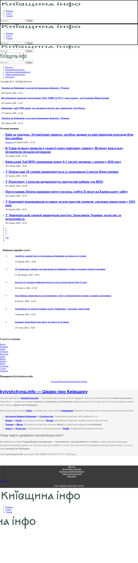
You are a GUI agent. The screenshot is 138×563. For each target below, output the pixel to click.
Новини (9, 11)
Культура (21, 428)
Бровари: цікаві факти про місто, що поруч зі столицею (42, 322)
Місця (20, 424)
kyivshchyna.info (30, 398)
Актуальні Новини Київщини (20, 416)
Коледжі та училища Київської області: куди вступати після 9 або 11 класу (51, 282)
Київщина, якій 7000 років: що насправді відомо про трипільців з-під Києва (43, 108)
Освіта (8, 428)
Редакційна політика (14, 70)
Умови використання (15, 74)
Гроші (18, 420)
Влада (8, 420)
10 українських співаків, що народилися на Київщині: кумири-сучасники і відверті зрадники (60, 269)
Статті (9, 13)
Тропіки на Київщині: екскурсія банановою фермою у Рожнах (35, 88)
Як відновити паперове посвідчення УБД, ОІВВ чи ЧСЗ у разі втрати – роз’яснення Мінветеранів (55, 98)
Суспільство (46, 416)
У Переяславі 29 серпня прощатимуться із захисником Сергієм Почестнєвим (61, 171)
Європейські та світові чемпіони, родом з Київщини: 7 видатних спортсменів (52, 309)
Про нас (9, 67)
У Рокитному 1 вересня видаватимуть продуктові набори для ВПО (54, 181)
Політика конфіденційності (17, 72)
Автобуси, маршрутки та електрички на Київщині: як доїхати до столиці (50, 256)
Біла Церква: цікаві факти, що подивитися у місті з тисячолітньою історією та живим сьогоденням (63, 296)
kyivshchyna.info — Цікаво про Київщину (44, 391)
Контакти (9, 77)
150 (7, 238)
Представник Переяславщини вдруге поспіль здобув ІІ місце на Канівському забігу (66, 191)
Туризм (9, 16)
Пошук (29, 21)
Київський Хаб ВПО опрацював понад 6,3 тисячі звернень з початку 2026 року (63, 161)
